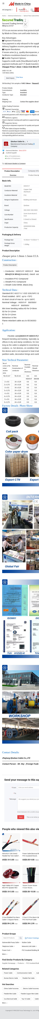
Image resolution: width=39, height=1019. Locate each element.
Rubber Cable (26, 942)
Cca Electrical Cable (10, 999)
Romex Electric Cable (11, 978)
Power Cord (6, 950)
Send (20, 817)
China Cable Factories (11, 988)
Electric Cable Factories (31, 988)
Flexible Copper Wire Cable (29, 994)
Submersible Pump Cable (10, 942)
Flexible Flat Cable (28, 978)
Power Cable (8, 973)
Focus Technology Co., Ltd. (27, 1010)
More (4, 1003)
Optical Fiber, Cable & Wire (31, 16)
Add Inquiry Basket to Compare (15, 163)
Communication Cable (24, 973)
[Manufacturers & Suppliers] (19, 4)
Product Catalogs (33, 938)
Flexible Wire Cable (10, 994)
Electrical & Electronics (14, 16)
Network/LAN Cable (28, 946)
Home (4, 16)
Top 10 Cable (26, 999)
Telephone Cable (7, 946)
